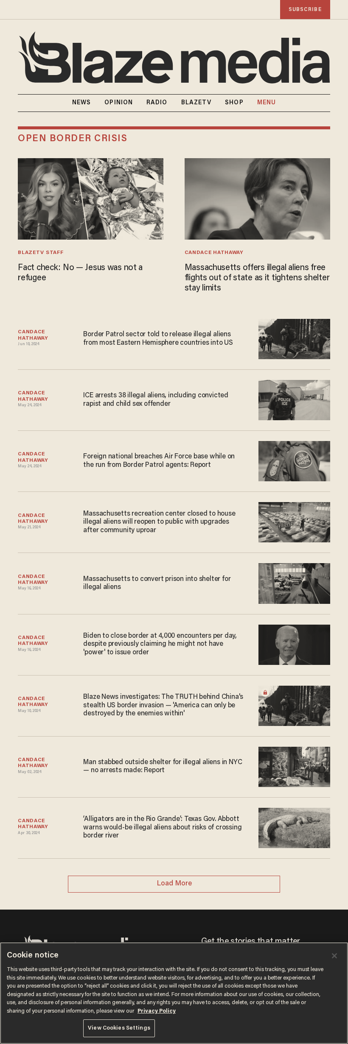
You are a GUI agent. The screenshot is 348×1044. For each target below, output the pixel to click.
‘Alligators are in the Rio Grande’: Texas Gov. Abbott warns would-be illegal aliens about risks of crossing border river (162, 827)
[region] (174, 993)
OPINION (118, 103)
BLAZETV (196, 103)
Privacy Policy (157, 1011)
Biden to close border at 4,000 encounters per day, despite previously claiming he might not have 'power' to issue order (160, 644)
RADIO (157, 103)
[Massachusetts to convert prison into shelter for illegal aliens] (294, 582)
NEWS (81, 103)
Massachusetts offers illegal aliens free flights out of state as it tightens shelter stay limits (257, 278)
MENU (266, 103)
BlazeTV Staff (40, 252)
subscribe (305, 9)
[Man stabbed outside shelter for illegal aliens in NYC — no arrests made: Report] (294, 765)
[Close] (334, 955)
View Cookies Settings (119, 1028)
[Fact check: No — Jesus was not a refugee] (90, 198)
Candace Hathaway (214, 252)
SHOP (234, 103)
